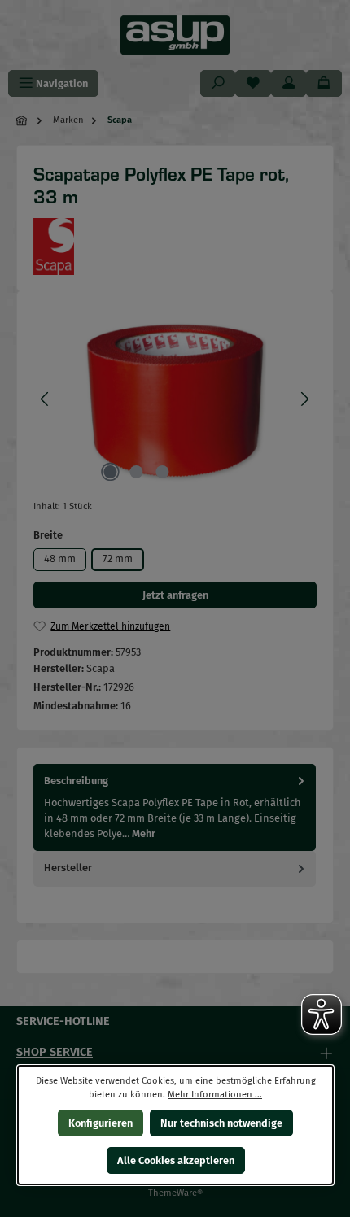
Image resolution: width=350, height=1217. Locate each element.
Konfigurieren (100, 1123)
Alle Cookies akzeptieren (175, 1160)
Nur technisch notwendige (221, 1123)
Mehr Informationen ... (215, 1094)
